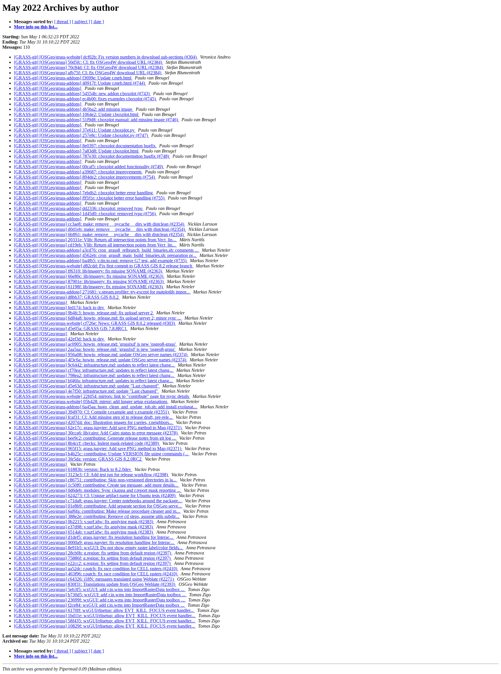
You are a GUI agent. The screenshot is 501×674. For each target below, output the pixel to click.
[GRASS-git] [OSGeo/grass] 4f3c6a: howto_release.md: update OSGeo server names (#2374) (100, 359)
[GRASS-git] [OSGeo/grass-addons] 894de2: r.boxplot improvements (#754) (85, 177)
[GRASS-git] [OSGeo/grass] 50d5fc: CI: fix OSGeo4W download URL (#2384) (88, 62)
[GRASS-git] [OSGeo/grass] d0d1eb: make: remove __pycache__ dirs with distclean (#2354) (100, 229)
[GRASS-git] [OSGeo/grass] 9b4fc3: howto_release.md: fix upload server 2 (84, 312)
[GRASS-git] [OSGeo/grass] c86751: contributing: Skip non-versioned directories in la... (95, 479)
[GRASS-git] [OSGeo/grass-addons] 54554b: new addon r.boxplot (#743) (82, 93)
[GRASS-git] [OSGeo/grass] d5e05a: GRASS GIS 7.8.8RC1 (71, 328)
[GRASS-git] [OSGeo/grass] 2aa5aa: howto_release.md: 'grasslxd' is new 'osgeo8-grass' (95, 349)
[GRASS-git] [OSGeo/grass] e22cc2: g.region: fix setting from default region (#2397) (93, 563)
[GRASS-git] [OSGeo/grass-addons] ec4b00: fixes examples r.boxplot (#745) (85, 98)
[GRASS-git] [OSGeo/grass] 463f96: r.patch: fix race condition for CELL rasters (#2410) (96, 573)
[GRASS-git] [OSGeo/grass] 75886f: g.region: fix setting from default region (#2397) (93, 558)
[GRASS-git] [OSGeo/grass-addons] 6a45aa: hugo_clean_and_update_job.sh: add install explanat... (106, 406)
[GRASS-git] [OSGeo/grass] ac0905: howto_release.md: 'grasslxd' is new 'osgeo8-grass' (95, 344)
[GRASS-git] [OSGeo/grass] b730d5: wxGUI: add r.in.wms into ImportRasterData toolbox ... (100, 594)
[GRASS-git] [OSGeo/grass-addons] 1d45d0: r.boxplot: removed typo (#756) (85, 213)
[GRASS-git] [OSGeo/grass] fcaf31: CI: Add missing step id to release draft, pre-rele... (93, 417)
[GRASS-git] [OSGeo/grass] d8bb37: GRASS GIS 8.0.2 (67, 297)
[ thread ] (62, 21)
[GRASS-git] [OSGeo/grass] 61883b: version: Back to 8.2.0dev (73, 469)
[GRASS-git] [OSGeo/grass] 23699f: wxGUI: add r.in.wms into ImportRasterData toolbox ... (100, 599)
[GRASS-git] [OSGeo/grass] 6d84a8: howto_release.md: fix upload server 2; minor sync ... (98, 318)
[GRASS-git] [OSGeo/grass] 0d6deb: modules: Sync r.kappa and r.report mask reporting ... (97, 490)
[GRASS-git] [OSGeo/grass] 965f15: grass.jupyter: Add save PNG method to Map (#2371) (98, 448)
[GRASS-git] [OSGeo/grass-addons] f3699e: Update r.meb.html (73, 77)
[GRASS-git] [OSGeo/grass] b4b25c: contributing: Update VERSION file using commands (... (101, 453)
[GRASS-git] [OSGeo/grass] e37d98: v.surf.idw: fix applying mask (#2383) (84, 526)
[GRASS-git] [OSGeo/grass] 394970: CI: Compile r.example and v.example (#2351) (92, 412)
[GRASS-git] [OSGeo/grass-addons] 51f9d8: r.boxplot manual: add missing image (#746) (96, 119)
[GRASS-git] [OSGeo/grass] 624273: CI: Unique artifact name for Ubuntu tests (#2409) (95, 495)
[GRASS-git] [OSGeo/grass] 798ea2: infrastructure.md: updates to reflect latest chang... (94, 375)
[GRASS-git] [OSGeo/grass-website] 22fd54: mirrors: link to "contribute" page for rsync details (102, 396)
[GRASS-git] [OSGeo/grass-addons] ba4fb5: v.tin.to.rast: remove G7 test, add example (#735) (101, 260)
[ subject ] (81, 21)
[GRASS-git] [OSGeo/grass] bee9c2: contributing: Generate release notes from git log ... (95, 438)
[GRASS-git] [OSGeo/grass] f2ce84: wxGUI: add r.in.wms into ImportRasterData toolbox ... (99, 605)
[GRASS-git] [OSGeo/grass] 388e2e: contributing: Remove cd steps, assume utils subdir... (97, 516)
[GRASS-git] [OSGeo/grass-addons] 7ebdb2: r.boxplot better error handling (84, 192)
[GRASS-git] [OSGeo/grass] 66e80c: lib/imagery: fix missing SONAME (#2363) (89, 276)
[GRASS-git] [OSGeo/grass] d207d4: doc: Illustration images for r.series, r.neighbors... (94, 422)
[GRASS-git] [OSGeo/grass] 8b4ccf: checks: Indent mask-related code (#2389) (87, 443)
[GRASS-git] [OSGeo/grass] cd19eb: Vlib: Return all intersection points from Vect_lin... (95, 244)
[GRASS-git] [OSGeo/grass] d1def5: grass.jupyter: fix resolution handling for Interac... (94, 537)
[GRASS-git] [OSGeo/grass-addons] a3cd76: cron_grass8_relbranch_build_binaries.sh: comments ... (106, 250)
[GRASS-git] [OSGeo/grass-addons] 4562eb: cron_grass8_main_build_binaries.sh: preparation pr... (105, 255)
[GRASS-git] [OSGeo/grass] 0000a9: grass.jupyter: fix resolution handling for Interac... (94, 542)
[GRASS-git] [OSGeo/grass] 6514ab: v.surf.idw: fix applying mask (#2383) (84, 532)
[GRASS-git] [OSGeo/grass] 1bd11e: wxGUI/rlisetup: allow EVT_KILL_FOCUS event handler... (105, 615)
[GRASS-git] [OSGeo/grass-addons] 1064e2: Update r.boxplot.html (76, 114)
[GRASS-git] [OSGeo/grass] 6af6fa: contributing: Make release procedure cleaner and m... (97, 511)
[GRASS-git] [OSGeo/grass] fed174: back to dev (59, 307)
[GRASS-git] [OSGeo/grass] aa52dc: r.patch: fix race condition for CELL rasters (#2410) (96, 568)
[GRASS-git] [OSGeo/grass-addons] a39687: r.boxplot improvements (78, 171)
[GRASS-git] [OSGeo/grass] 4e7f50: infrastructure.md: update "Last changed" (86, 391)
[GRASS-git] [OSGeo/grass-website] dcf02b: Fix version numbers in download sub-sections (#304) (106, 57)
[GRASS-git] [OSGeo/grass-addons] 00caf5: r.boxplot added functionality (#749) (89, 166)
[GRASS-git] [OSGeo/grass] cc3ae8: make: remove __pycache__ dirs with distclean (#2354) (99, 224)
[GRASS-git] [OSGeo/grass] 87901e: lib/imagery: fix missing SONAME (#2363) (89, 281)
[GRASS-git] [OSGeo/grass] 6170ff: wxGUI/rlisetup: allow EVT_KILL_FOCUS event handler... (104, 610)
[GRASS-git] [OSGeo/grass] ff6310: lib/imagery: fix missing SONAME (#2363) (88, 271)
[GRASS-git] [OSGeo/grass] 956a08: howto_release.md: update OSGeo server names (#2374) (101, 354)
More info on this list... (36, 26)
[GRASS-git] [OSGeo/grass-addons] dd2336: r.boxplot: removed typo (79, 208)
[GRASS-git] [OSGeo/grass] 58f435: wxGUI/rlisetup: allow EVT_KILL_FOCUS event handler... (105, 620)
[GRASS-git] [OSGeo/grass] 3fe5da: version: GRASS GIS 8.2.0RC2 (78, 458)
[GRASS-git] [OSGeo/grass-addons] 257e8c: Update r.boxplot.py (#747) (81, 135)
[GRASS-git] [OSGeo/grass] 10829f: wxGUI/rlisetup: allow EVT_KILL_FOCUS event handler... (105, 626)
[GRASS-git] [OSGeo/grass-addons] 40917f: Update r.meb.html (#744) (80, 83)
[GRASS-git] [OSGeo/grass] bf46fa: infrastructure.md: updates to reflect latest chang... (94, 380)
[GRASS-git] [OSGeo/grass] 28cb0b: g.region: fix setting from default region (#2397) (93, 552)
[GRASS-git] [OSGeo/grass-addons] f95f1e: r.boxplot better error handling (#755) (90, 197)
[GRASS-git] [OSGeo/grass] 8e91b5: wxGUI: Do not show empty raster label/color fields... (99, 547)
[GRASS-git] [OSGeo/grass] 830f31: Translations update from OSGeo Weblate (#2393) (95, 584)
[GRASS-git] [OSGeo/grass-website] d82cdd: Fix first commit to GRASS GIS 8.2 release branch (103, 265)
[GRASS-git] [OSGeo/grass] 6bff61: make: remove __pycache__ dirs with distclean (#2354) (99, 234)
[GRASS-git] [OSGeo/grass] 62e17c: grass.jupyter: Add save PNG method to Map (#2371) (98, 427)
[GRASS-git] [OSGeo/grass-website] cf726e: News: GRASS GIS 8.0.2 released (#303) (95, 323)
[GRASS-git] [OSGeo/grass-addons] (48, 88)
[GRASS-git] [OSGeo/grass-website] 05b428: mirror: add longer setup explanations (91, 401)
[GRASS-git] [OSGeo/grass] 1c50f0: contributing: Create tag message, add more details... (96, 485)
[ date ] (97, 21)
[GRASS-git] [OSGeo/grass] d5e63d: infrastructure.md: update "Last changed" (87, 385)
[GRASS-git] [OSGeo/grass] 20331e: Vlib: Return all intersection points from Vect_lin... (95, 239)
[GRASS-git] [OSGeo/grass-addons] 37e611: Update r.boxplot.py (75, 130)
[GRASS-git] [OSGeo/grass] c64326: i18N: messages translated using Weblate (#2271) (94, 579)
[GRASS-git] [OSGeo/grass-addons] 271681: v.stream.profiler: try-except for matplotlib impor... (102, 291)
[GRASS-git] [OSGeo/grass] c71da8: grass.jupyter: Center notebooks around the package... (98, 500)
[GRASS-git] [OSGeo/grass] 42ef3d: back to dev (59, 338)
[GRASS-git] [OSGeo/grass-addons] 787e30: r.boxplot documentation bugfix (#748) (92, 156)
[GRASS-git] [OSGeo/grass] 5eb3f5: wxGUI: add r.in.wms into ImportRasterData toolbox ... (100, 589)
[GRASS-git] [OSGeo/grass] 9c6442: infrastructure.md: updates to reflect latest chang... (94, 365)
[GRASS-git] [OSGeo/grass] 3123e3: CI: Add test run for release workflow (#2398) (91, 474)
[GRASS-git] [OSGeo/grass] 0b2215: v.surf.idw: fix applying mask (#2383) (84, 521)
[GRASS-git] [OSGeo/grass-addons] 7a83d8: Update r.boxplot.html (76, 150)
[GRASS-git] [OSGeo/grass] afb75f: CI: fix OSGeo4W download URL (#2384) (88, 72)
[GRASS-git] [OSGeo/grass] (41, 302)
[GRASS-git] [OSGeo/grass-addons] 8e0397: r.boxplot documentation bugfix (85, 145)
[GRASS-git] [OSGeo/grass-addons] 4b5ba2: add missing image (73, 109)
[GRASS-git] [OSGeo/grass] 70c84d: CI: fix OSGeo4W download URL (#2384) (89, 67)
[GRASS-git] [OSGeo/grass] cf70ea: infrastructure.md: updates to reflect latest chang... (94, 370)
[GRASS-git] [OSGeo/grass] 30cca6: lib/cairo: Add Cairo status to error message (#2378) (96, 432)
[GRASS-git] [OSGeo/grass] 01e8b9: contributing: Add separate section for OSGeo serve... (98, 505)
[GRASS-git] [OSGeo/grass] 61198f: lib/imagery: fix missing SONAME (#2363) (89, 286)
